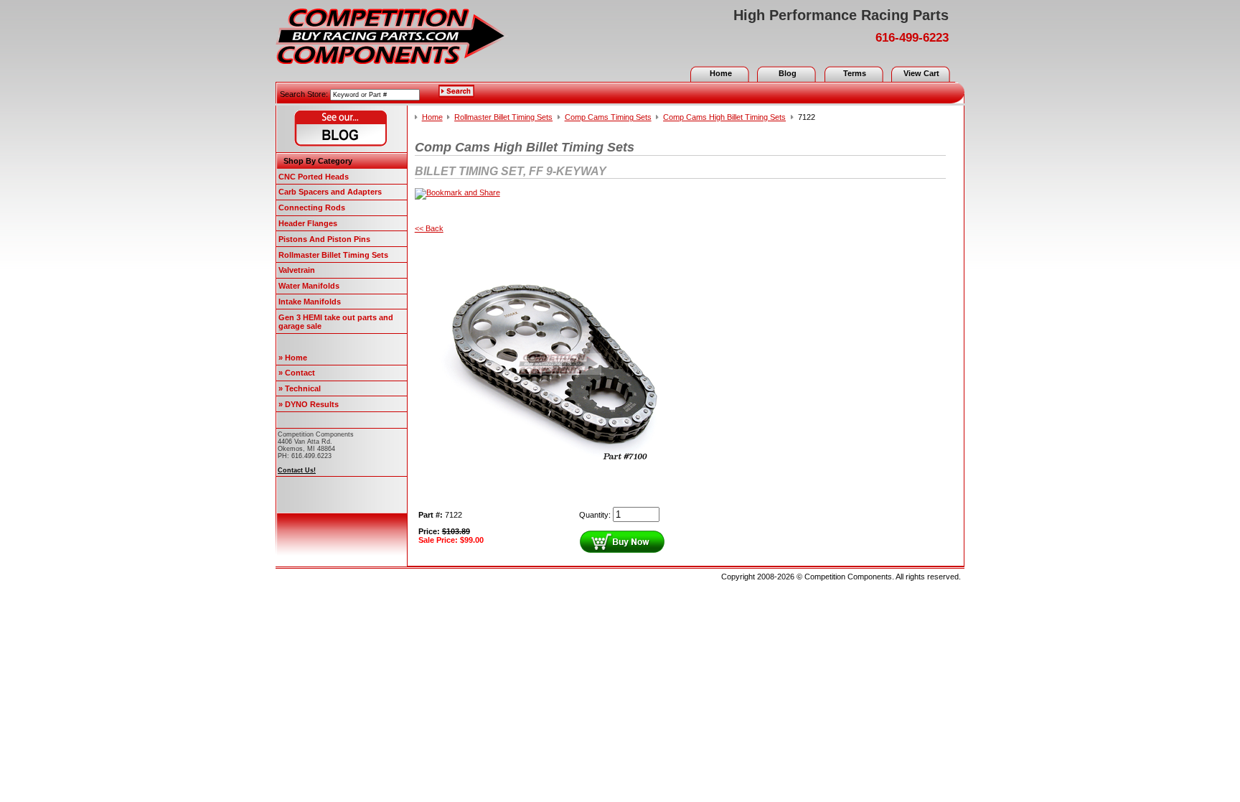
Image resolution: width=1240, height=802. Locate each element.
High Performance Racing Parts (841, 15)
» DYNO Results (308, 404)
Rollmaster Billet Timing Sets (333, 255)
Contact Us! (297, 470)
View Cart (921, 73)
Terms (854, 73)
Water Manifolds (308, 285)
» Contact (296, 372)
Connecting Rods (311, 207)
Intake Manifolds (309, 301)
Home (721, 73)
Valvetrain (296, 270)
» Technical (299, 388)
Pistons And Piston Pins (324, 239)
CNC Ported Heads (313, 176)
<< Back (429, 228)
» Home (292, 357)
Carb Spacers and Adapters (330, 191)
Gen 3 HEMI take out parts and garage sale (335, 321)
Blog (788, 73)
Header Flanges (307, 223)
